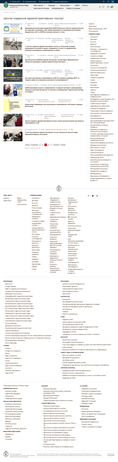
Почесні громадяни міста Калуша (17, 333)
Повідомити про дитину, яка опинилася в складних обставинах (85, 365)
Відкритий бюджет (50, 398)
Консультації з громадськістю (101, 113)
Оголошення (93, 31)
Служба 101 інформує (98, 108)
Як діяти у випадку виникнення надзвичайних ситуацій (101, 135)
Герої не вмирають (97, 150)
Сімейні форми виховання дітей (74, 362)
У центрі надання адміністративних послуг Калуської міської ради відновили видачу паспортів (51, 133)
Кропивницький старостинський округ (19, 306)
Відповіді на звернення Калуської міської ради (99, 130)
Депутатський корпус (13, 416)
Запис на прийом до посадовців (93, 414)
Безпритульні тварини (98, 171)
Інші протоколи (49, 444)
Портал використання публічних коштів (57, 400)
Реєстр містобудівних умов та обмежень (77, 307)
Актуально (94, 37)
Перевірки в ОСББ (69, 332)
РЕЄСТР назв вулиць (69, 314)
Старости (8, 426)
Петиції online (87, 424)
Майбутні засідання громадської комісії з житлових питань (84, 375)
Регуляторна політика (70, 291)
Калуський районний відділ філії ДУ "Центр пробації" (102, 122)
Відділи (8, 437)
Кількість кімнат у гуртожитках (73, 373)
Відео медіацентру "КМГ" (98, 29)
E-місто (85, 5)
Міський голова (10, 391)
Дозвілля (93, 82)
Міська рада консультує (99, 169)
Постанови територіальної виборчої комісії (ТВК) (59, 441)
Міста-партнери (11, 343)
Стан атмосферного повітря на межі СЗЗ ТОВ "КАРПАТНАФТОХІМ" (86, 345)
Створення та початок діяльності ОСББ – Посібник (81, 334)
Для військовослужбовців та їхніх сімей (100, 161)
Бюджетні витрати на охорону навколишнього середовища (84, 350)
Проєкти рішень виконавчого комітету (57, 416)
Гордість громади (73, 8)
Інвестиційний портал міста (72, 289)
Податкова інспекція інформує (101, 111)
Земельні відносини (97, 73)
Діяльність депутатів (12, 419)
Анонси (93, 42)
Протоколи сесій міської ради (54, 421)
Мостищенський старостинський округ (19, 308)
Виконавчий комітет (12, 406)
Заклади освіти (87, 396)
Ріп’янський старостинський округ (17, 311)
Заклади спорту (87, 403)
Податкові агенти (11, 363)
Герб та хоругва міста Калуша (16, 289)
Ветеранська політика (98, 145)
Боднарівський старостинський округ (19, 296)
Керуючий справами (12, 394)
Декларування (95, 116)
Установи (8, 439)
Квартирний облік (69, 378)
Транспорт (94, 75)
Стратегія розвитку (97, 118)
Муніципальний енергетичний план (18, 328)
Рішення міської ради (51, 406)
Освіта (92, 80)
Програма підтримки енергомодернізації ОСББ (80, 327)
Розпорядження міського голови (55, 411)
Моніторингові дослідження (72, 342)
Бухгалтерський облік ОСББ (72, 324)
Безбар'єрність (58, 8)
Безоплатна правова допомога (101, 143)
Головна (6, 12)
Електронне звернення (90, 422)
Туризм (93, 90)
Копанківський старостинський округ (18, 303)
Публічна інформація (61, 1)
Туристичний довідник (13, 365)
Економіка (94, 65)
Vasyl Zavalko (110, 455)
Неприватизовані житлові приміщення (76, 370)
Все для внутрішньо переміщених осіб (97, 139)
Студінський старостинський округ (18, 318)
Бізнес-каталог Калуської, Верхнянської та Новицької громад (27, 338)
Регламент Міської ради (14, 411)
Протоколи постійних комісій (54, 418)
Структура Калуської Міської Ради (16, 385)
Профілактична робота (70, 358)
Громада (51, 5)
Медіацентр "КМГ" (97, 157)
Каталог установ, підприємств (73, 284)
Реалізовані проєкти (69, 286)
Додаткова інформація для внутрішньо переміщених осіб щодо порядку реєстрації (53, 105)
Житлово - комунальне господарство (98, 50)
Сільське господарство (98, 68)
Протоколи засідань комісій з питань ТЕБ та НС (59, 424)
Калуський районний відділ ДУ (101, 155)
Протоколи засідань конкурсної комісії (57, 430)
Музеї (7, 353)
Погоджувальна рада (13, 414)
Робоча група (67, 347)
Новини (12, 12)
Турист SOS (9, 373)
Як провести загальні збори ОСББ (74, 329)
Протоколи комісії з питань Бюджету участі (59, 437)
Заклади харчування (12, 370)
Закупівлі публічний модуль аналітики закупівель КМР (57, 392)
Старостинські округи (98, 103)
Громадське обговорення (99, 176)
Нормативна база (30, 1)
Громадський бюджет (51, 395)
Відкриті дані (45, 1)
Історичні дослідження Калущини (17, 291)
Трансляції (93, 26)
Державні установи (89, 401)
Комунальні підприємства (91, 391)
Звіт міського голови (97, 147)
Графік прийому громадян (91, 411)
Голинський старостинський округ (18, 301)
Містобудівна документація (72, 302)
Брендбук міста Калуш (13, 294)
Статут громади (11, 323)
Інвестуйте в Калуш (41, 8)
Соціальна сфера (96, 56)
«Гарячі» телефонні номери (92, 427)
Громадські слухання (13, 326)
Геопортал (66, 299)
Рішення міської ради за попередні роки (58, 447)
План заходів (95, 46)
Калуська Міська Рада (19, 6)
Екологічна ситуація (69, 340)
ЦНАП (77, 5)
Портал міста (16, 1)
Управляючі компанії (98, 53)
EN (108, 1)
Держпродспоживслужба (99, 106)
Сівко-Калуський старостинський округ (19, 316)
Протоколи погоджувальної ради (55, 432)
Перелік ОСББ (67, 319)
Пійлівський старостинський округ (17, 313)
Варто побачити (11, 356)
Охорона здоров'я (97, 77)
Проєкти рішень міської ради (54, 413)
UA (103, 1)
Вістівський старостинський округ (17, 299)
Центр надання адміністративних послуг (99, 62)
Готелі (7, 361)
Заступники (9, 396)
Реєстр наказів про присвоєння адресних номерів (80, 304)
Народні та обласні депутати (15, 428)
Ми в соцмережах (88, 416)
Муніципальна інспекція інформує (99, 126)
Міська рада (65, 5)
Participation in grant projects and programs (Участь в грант (102, 100)
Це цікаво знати (68, 360)
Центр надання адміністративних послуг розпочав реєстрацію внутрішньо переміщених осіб (54, 122)
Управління (9, 434)
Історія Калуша (10, 286)
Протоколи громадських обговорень (57, 435)
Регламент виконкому (13, 404)
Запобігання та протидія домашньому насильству (99, 165)
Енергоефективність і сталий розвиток (100, 179)
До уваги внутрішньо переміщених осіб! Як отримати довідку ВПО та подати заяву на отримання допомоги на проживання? (52, 79)
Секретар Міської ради (13, 398)
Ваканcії (93, 44)
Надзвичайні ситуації (98, 58)
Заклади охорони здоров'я (92, 394)
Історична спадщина (13, 351)
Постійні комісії (10, 424)
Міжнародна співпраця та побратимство (99, 95)
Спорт (92, 92)
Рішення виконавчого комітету (54, 408)
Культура (93, 85)
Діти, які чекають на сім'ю (71, 355)
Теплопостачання (96, 152)
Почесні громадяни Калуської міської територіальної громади (28, 335)
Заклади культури (88, 398)
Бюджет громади (49, 389)
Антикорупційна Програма (15, 340)
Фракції (8, 421)
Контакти (8, 368)
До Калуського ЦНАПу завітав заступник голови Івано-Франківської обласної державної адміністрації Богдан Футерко (51, 61)
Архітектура (94, 87)
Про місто (8, 284)
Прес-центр (38, 5)
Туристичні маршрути (13, 358)
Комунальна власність (98, 70)
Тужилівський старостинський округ (18, 321)
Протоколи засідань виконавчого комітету (59, 427)
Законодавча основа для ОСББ (74, 322)
